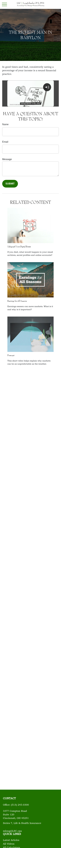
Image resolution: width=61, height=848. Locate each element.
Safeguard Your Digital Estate (19, 246)
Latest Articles (11, 840)
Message (7, 159)
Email (5, 142)
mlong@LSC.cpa (12, 831)
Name (5, 124)
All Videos (8, 844)
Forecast (10, 355)
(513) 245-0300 (20, 805)
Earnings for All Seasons (17, 301)
